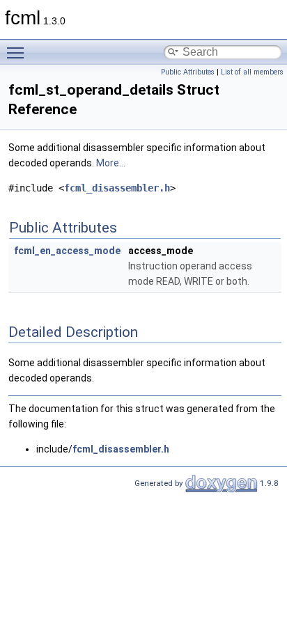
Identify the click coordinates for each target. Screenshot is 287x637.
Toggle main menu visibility (18, 52)
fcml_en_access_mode (67, 250)
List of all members (252, 72)
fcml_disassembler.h (117, 188)
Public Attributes (188, 72)
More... (110, 162)
